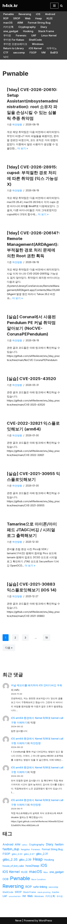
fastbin (59, 844)
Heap (38, 18)
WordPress (45, 920)
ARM (20, 22)
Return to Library (13, 48)
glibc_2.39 (25, 859)
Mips (45, 872)
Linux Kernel (49, 35)
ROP (5, 18)
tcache (55, 892)
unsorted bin (15, 896)
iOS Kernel (35, 48)
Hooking (28, 31)
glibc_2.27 (29, 854)
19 (46, 637)
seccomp (19, 52)
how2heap (32, 865)
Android (50, 14)
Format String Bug (39, 22)
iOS (38, 14)
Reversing (25, 14)
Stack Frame (46, 31)
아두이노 (52, 48)
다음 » (9, 647)
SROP (16, 18)
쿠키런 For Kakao (13, 39)
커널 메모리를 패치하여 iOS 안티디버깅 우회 (36, 685)
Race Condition (38, 879)
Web (27, 18)
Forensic (21, 35)
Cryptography (27, 27)
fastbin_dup (11, 849)
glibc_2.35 (10, 859)
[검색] (61, 5)
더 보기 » (22, 148)
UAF (33, 35)
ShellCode (35, 39)
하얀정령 (17, 124)
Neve (18, 920)
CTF (5, 52)
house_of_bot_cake (13, 866)
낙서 (5, 56)
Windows (37, 44)
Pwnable (8, 14)
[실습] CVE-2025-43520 (31, 378)
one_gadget (10, 31)
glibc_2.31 (42, 853)
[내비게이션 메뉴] (54, 6)
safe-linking (40, 886)
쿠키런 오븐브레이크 (15, 44)
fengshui (25, 849)
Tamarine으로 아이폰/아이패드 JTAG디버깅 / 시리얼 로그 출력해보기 (32, 530)
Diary (44, 27)
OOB (5, 879)
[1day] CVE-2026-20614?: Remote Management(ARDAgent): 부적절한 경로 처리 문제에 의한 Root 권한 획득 (33, 244)
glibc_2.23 (17, 854)
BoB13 (54, 52)
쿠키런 (7, 35)
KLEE (50, 18)
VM (43, 52)
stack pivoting (44, 892)
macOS (8, 22)
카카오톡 (8, 27)
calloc (24, 845)
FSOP (33, 52)
